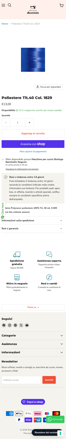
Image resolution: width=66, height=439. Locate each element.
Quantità (6, 115)
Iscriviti (49, 380)
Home (5, 23)
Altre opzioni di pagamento (33, 151)
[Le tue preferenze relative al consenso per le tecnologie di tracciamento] (60, 433)
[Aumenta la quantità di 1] (29, 122)
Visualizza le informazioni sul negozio (22, 169)
